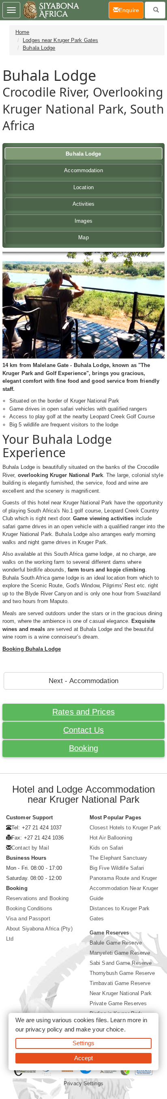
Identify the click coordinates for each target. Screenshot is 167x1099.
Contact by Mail (30, 848)
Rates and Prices (83, 711)
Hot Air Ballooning (111, 838)
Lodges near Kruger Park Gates (60, 40)
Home (22, 32)
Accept (83, 1058)
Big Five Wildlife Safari (117, 868)
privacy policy (44, 1029)
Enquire (131, 9)
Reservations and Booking (37, 898)
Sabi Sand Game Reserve (121, 963)
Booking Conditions (29, 908)
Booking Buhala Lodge (31, 649)
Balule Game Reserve (116, 943)
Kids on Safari (106, 848)
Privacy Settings (83, 1083)
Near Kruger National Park (121, 993)
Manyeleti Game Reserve (120, 953)
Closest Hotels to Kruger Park (125, 828)
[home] (50, 10)
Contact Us (83, 730)
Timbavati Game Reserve (120, 983)
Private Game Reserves (118, 1003)
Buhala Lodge (39, 48)
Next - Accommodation (83, 681)
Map (83, 237)
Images (83, 221)
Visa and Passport (28, 918)
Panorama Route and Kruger (123, 878)
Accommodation (83, 170)
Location (83, 187)
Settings (83, 1043)
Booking (83, 748)
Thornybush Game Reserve (122, 973)
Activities (84, 204)
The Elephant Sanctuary (118, 858)
